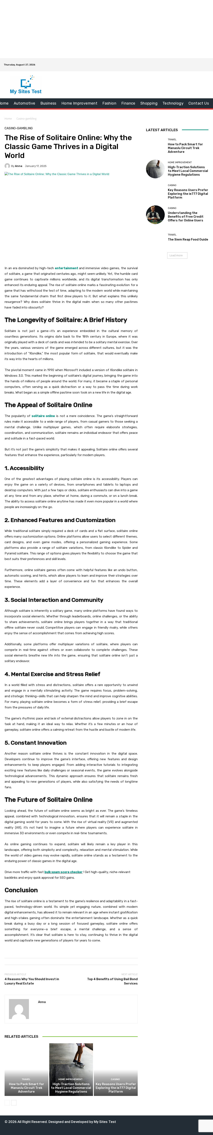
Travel (26, 1079)
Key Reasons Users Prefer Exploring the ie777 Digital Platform (116, 1087)
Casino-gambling (26, 118)
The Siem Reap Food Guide (188, 239)
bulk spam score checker (64, 872)
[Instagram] (154, 1121)
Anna (18, 166)
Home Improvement (70, 1079)
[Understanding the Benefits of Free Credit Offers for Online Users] (155, 214)
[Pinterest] (167, 1121)
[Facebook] (148, 1121)
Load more (176, 255)
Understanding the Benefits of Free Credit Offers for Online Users (185, 216)
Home (8, 118)
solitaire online (43, 416)
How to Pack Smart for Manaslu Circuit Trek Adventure (26, 1087)
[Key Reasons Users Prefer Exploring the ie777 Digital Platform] (116, 1069)
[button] (203, 64)
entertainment (66, 268)
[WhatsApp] (180, 1121)
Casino (115, 1079)
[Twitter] (174, 1121)
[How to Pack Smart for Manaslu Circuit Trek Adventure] (26, 1069)
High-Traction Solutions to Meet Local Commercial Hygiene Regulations (71, 1087)
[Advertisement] (106, 29)
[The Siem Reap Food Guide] (155, 237)
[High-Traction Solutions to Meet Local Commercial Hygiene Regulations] (71, 1069)
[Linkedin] (161, 1121)
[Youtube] (187, 1121)
